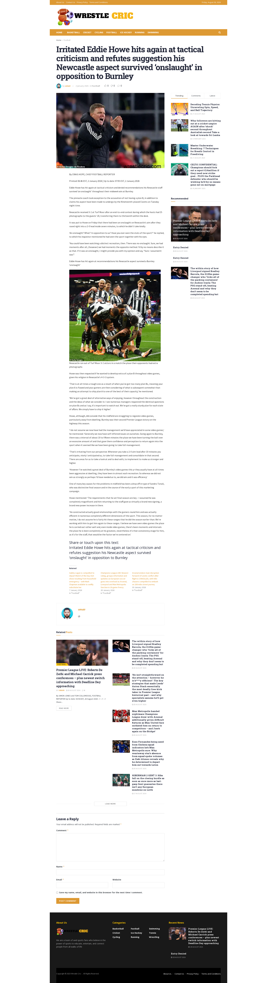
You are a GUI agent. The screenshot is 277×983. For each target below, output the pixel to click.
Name (60, 866)
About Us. (60, 2)
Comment (62, 830)
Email (60, 879)
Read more (64, 708)
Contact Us (70, 2)
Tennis (152, 932)
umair (68, 86)
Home (59, 32)
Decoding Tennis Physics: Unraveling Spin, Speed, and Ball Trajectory (205, 107)
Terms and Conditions (98, 2)
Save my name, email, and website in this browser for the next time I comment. (101, 892)
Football (111, 32)
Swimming (153, 32)
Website (117, 879)
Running (139, 32)
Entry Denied (180, 247)
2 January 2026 (82, 86)
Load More (110, 804)
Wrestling (154, 937)
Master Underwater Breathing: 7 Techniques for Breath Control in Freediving (204, 150)
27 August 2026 (139, 793)
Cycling (99, 32)
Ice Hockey (126, 32)
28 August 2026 (73, 690)
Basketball (73, 32)
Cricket (87, 32)
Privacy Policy (82, 2)
